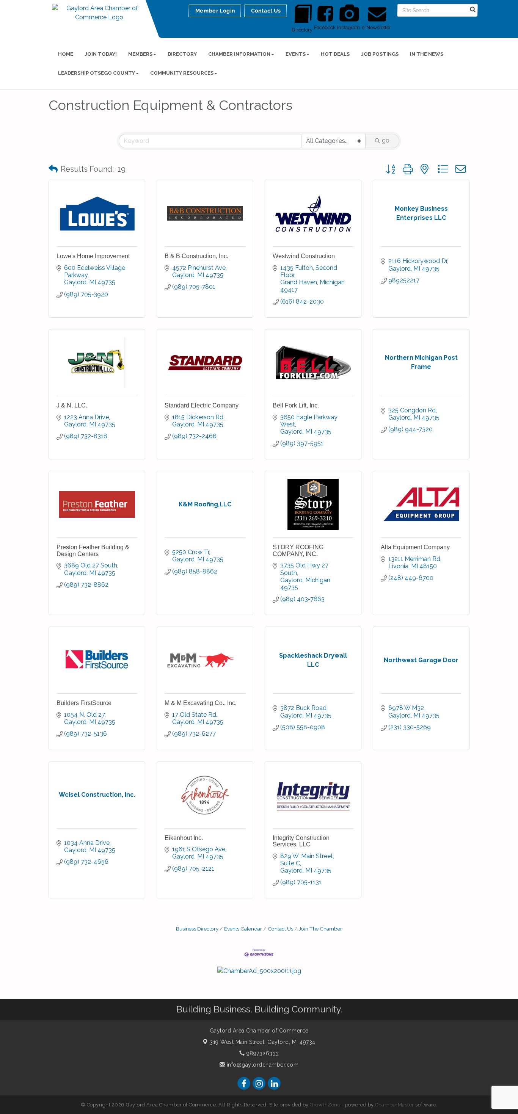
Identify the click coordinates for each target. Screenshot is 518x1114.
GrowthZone (325, 1105)
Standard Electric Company (202, 405)
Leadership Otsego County (96, 73)
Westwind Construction (304, 256)
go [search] (385, 140)
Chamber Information (239, 54)
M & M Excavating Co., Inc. (201, 703)
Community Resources (181, 73)
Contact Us (280, 929)
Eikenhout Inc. (184, 838)
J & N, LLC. (72, 405)
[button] (53, 169)
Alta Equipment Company (415, 547)
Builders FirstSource (84, 703)
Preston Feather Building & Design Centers (93, 550)
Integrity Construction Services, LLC (301, 841)
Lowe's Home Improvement (93, 256)
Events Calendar (243, 929)
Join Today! (101, 54)
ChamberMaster (394, 1105)
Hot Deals (335, 54)
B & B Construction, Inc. (196, 256)
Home (65, 54)
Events (296, 54)
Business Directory (197, 929)
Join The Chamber (320, 929)
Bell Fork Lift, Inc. (296, 405)
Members (140, 54)
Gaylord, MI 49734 (263, 1042)
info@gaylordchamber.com (261, 1065)
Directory (182, 54)
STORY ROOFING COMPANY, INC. (298, 550)
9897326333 (262, 1053)
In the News (426, 54)
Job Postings (380, 54)
